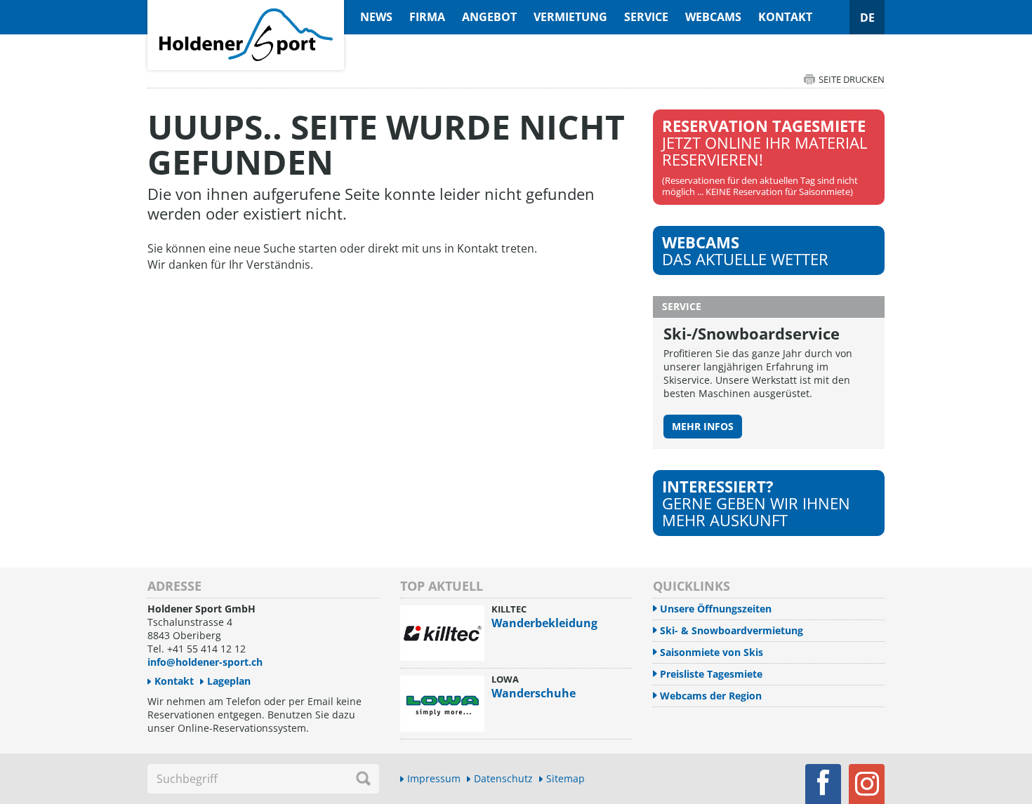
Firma (427, 17)
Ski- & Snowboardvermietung (731, 630)
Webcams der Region (711, 695)
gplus (867, 784)
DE (867, 17)
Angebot (489, 17)
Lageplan (229, 681)
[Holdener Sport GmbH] (245, 7)
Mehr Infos (703, 426)
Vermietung (570, 17)
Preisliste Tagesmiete (711, 674)
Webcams (713, 17)
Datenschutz (503, 778)
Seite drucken (852, 79)
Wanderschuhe (533, 693)
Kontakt (785, 17)
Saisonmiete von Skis (711, 652)
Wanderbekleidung (544, 623)
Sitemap (565, 778)
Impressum (434, 778)
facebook (823, 784)
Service (646, 17)
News (376, 17)
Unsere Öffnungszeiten (716, 608)
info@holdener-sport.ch (205, 662)
